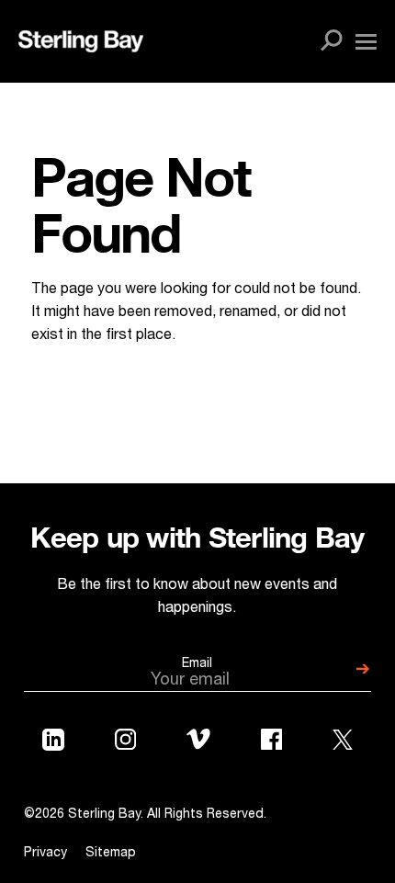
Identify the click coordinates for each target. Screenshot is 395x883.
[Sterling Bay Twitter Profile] (343, 744)
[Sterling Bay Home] (80, 41)
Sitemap (110, 853)
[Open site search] (332, 41)
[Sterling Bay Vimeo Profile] (198, 743)
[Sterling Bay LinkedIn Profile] (53, 744)
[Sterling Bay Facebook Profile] (271, 743)
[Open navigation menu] (366, 42)
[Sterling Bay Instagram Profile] (125, 743)
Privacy (45, 853)
